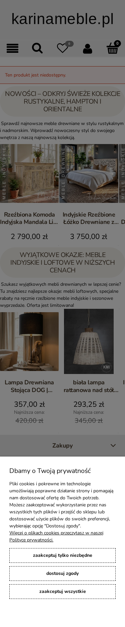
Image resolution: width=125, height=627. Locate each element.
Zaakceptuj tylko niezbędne (62, 555)
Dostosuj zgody (62, 573)
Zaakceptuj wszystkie (62, 591)
